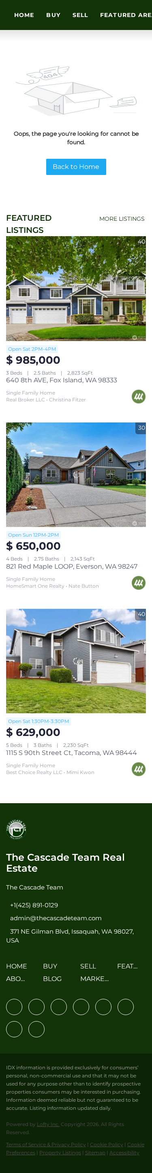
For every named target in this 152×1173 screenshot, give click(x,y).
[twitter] (59, 1007)
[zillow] (81, 1007)
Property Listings (60, 1153)
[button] (18, 969)
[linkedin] (36, 1007)
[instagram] (103, 1007)
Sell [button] (80, 15)
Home (24, 15)
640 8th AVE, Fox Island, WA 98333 (61, 380)
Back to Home (76, 167)
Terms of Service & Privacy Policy (46, 1144)
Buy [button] (53, 15)
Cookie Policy (106, 1144)
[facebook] (14, 1007)
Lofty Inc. (48, 1124)
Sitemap (95, 1153)
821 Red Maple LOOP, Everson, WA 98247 (71, 566)
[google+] (36, 1029)
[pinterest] (14, 1029)
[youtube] (126, 1007)
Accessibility (124, 1153)
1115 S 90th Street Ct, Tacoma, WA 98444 (71, 753)
